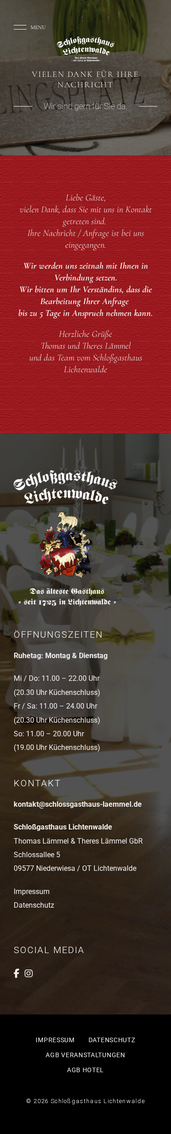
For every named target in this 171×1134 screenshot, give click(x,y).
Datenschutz (34, 905)
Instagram (29, 973)
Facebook (17, 973)
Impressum (32, 891)
